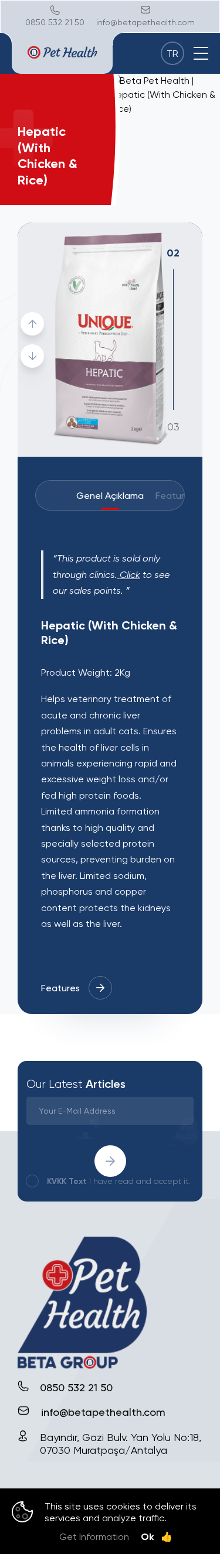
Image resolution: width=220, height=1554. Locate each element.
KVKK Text (67, 1181)
